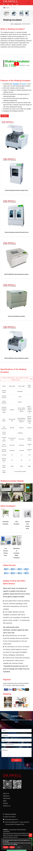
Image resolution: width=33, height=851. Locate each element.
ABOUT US (6, 793)
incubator (16, 84)
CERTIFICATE (6, 798)
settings (15, 844)
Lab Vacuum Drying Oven (5, 552)
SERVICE (5, 803)
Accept (5, 847)
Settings (18, 847)
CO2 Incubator (16, 523)
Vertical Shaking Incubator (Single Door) (16, 190)
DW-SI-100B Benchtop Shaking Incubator (16, 358)
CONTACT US (6, 806)
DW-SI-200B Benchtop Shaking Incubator (16, 274)
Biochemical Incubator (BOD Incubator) (16, 553)
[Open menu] (28, 2)
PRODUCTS (6, 796)
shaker (24, 84)
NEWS (4, 801)
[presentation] (16, 172)
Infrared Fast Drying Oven (27, 525)
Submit (16, 760)
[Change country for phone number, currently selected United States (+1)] (3, 744)
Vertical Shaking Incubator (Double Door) (16, 232)
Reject (12, 847)
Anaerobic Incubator (6, 523)
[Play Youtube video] (16, 64)
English (7, 7)
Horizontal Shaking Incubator (16, 316)
